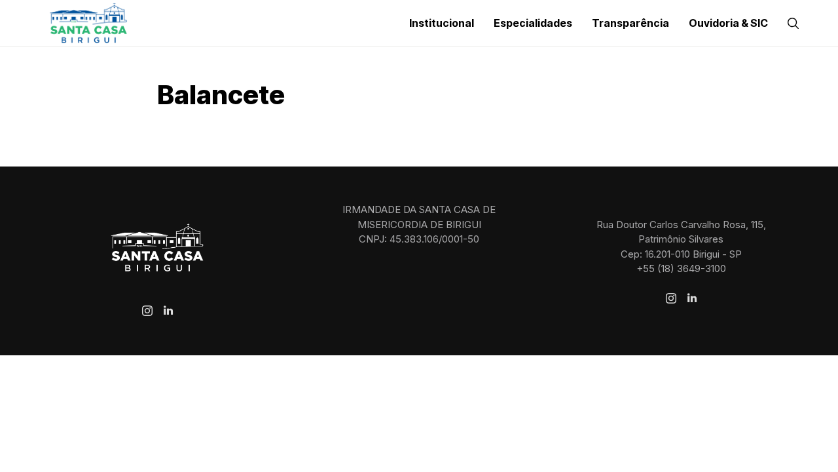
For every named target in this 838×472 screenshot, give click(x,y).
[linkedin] (168, 310)
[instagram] (147, 310)
